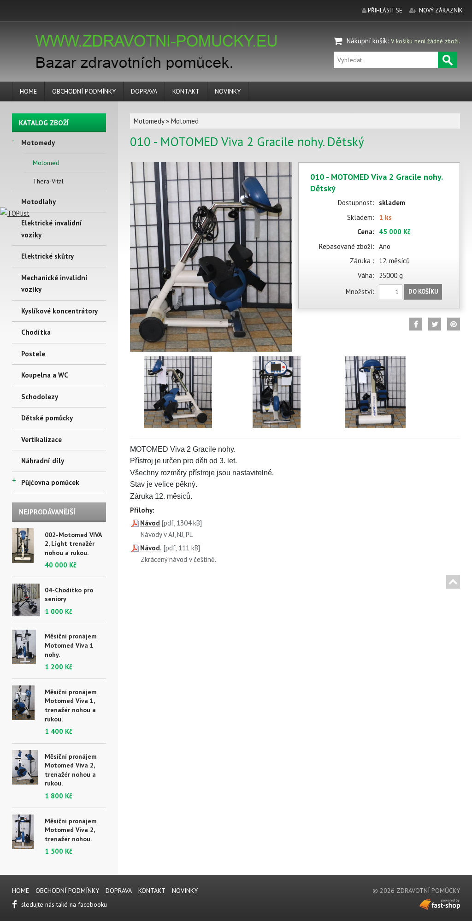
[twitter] (434, 324)
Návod (150, 523)
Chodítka (36, 332)
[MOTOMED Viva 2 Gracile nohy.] (211, 168)
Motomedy (38, 142)
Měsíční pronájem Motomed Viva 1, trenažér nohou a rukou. (71, 705)
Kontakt (186, 91)
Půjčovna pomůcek (50, 482)
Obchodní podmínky (84, 91)
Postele (33, 353)
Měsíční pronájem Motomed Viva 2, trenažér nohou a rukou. (71, 770)
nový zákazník (441, 10)
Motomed (46, 163)
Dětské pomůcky (47, 417)
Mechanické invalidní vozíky (54, 283)
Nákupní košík (367, 40)
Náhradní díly (42, 460)
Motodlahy (38, 201)
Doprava (144, 91)
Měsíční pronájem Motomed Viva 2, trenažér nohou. (71, 830)
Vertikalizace (41, 439)
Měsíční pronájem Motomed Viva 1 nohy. (71, 645)
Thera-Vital (48, 181)
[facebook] (415, 324)
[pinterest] (453, 324)
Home (28, 91)
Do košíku (423, 291)
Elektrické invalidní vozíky (51, 228)
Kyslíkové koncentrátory (59, 311)
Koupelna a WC (44, 375)
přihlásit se (385, 10)
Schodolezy (39, 396)
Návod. (151, 547)
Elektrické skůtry (47, 256)
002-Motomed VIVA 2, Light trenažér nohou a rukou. (73, 544)
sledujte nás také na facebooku (63, 904)
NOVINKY (228, 91)
